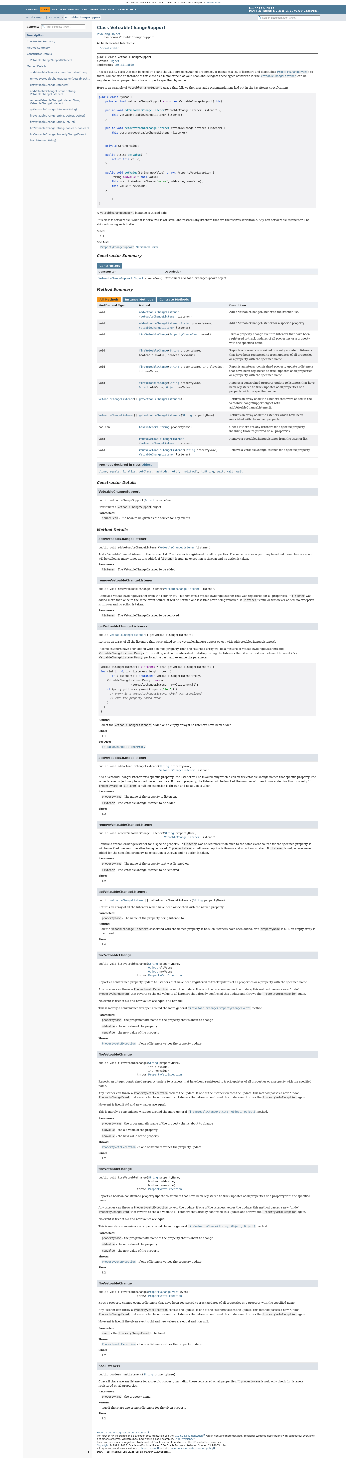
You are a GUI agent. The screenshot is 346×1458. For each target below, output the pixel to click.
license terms (213, 2)
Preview (73, 9)
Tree (63, 9)
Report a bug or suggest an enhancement (122, 1432)
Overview (31, 9)
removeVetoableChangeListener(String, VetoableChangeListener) (55, 102)
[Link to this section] (144, 256)
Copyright (103, 1445)
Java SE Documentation (188, 1435)
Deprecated (98, 9)
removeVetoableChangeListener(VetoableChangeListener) (61, 78)
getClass (145, 471)
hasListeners (148, 427)
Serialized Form (147, 247)
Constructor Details (39, 53)
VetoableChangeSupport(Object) (51, 60)
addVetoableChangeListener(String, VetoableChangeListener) (53, 93)
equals (114, 471)
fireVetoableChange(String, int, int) (52, 121)
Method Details (36, 66)
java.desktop (33, 17)
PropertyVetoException (165, 975)
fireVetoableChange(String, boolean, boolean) (59, 128)
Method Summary (38, 47)
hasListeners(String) (43, 140)
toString (207, 471)
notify (175, 471)
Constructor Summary (41, 41)
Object (114, 61)
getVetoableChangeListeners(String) (53, 109)
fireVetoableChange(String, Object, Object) (57, 115)
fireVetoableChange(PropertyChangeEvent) (58, 134)
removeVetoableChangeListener (161, 438)
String (185, 323)
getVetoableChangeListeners (160, 399)
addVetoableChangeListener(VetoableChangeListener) (61, 72)
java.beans (53, 17)
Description (35, 35)
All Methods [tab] (109, 299)
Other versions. (184, 1439)
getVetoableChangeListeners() (49, 84)
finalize (129, 471)
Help (133, 9)
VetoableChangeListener (158, 316)
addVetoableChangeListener (159, 312)
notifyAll (190, 471)
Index (112, 9)
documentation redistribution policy (191, 1448)
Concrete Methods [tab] (174, 299)
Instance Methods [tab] (139, 299)
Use (54, 9)
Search (123, 9)
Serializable (109, 48)
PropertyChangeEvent (184, 334)
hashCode (161, 471)
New (85, 9)
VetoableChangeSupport (82, 17)
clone (103, 471)
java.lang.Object (108, 34)
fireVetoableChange (153, 334)
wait (220, 471)
